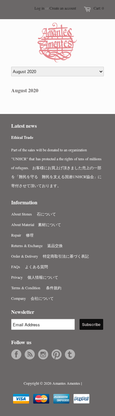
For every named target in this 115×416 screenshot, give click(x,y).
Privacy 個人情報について (34, 277)
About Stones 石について (33, 213)
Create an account (63, 8)
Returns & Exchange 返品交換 (37, 245)
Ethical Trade (22, 137)
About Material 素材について (36, 224)
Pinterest (56, 354)
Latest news (24, 125)
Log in (39, 8)
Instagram (43, 354)
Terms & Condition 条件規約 (36, 287)
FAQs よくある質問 (29, 266)
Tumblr (70, 354)
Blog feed (30, 354)
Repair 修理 (22, 235)
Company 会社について (32, 298)
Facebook (16, 354)
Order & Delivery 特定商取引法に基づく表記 (50, 256)
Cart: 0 (99, 8)
